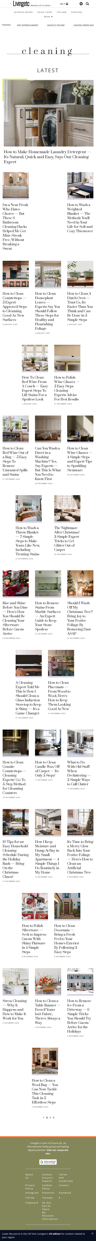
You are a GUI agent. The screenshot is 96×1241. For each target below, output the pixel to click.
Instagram (32, 1192)
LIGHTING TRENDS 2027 (84, 25)
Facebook (65, 1192)
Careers (64, 1185)
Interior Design (23, 12)
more (47, 16)
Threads (47, 1197)
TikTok (29, 1197)
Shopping (76, 12)
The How (62, 12)
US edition (55, 1233)
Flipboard (31, 1202)
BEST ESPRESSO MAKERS (27, 25)
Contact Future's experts (47, 1177)
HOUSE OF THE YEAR (55, 25)
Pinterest (48, 1192)
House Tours (44, 12)
